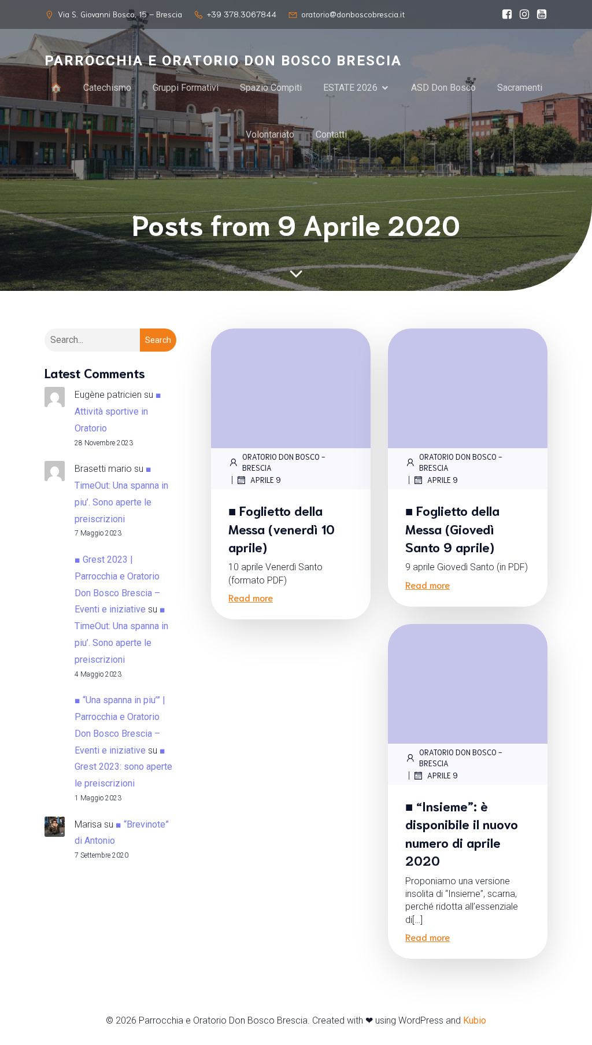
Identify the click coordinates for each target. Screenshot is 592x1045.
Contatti (331, 134)
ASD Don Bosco (443, 87)
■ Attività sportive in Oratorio (118, 411)
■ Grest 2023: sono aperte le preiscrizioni (123, 767)
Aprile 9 (265, 480)
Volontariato (270, 134)
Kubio (474, 1020)
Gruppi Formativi (186, 87)
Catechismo (107, 87)
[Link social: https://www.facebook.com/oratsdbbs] (504, 14)
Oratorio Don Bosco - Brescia (283, 462)
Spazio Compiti (271, 87)
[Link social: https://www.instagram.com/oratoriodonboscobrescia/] (521, 14)
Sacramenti (519, 87)
